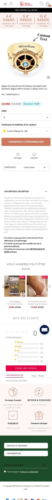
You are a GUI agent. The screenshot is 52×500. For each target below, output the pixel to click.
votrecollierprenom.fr (27, 479)
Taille (3, 110)
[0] (47, 4)
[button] (2, 292)
